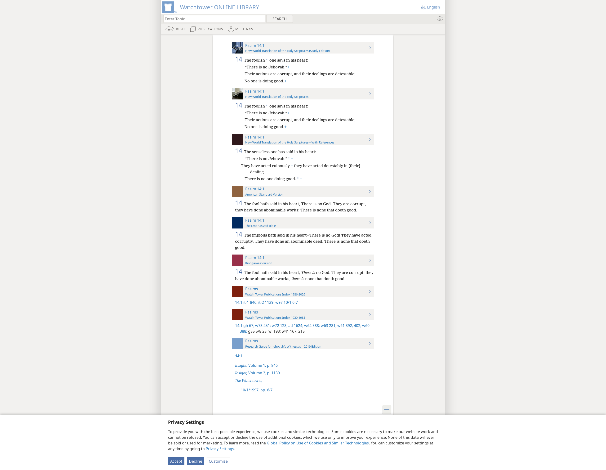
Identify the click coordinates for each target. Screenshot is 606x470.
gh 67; (248, 325)
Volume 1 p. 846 (256, 365)
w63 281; (328, 325)
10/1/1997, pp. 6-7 (256, 390)
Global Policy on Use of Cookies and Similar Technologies (318, 443)
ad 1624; (295, 325)
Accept (176, 461)
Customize (218, 461)
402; (357, 325)
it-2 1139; (265, 302)
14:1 (238, 302)
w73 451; (262, 325)
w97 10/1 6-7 (286, 302)
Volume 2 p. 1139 (257, 373)
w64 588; (311, 325)
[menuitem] (440, 18)
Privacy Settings (220, 448)
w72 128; (279, 325)
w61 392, (344, 325)
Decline (195, 461)
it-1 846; (250, 302)
